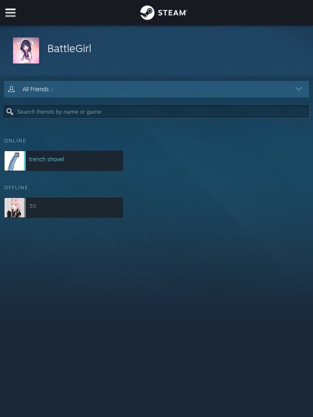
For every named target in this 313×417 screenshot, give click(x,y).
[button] (156, 51)
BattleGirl (69, 48)
